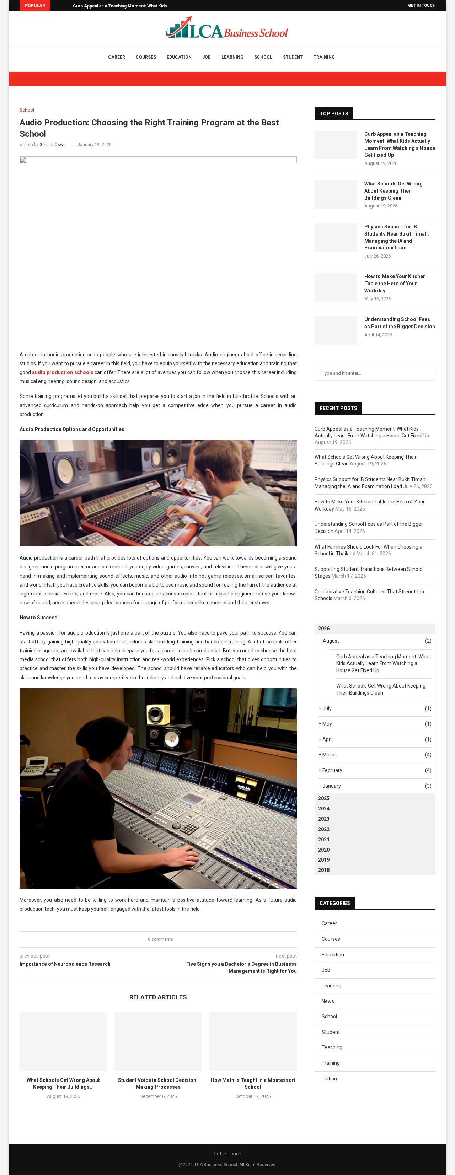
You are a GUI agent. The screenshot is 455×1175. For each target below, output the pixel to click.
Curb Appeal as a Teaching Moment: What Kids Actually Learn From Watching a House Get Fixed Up (399, 144)
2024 (324, 809)
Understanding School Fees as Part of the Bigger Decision (399, 323)
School (263, 57)
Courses (146, 57)
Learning (232, 57)
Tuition (329, 1079)
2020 (324, 850)
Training (324, 57)
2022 (324, 829)
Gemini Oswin (53, 144)
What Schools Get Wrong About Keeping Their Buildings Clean (393, 190)
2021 (324, 839)
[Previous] (57, 5)
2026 (324, 628)
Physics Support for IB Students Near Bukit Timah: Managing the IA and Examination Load (396, 237)
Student (293, 57)
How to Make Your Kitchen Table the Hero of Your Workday (395, 283)
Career (116, 57)
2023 (324, 819)
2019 (324, 860)
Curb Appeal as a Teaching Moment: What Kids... (122, 6)
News (328, 1001)
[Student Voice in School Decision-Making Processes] (158, 1041)
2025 (324, 798)
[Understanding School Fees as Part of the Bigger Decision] (336, 330)
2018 (324, 870)
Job (206, 57)
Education (179, 57)
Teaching (332, 1047)
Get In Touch (421, 5)
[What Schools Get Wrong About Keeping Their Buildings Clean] (63, 1041)
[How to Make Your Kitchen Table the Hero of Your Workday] (336, 287)
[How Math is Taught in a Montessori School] (253, 1041)
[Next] (66, 5)
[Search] (349, 57)
